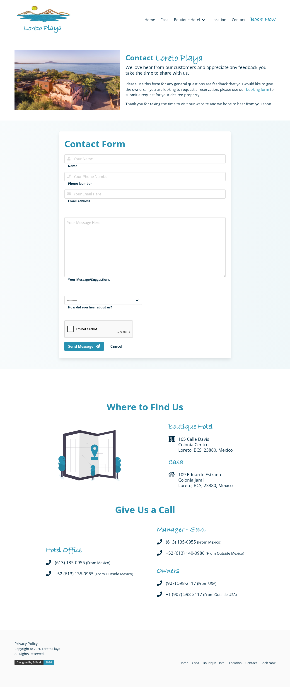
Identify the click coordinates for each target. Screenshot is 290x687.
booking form (257, 89)
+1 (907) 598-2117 (201, 594)
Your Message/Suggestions (89, 279)
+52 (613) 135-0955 (94, 574)
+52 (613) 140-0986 (205, 553)
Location (219, 19)
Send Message (80, 346)
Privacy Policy (26, 643)
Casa (164, 19)
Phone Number (80, 183)
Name (72, 166)
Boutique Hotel (214, 663)
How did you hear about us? (90, 307)
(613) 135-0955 (82, 563)
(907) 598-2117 (191, 583)
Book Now (263, 19)
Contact (238, 19)
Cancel (116, 346)
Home (150, 19)
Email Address (79, 201)
